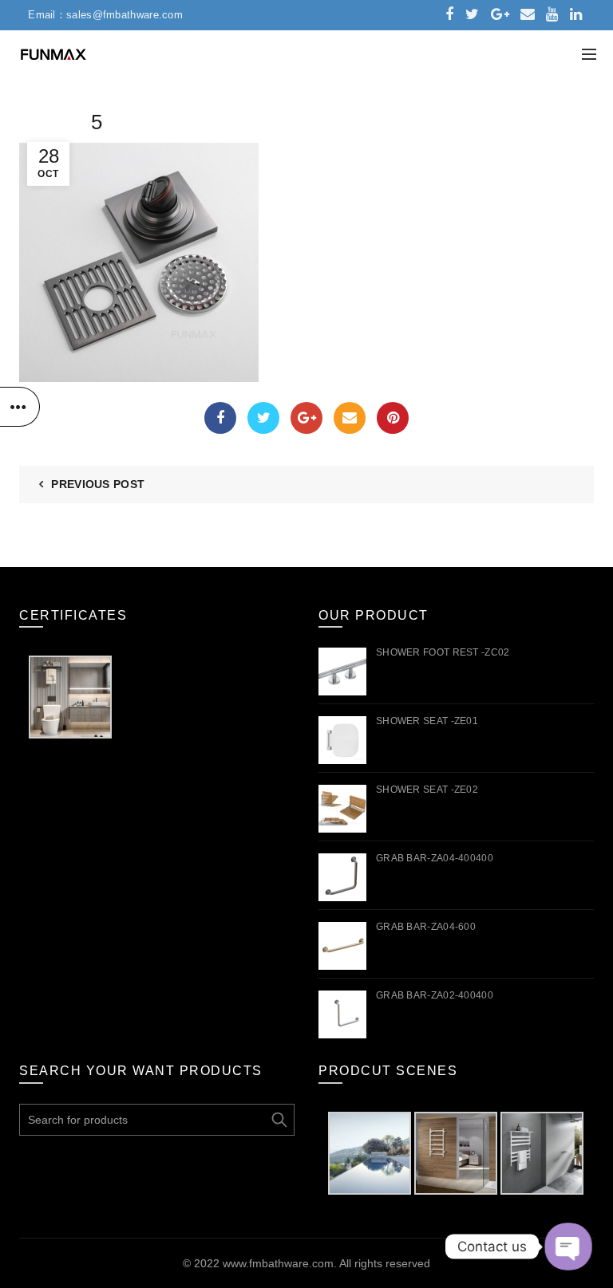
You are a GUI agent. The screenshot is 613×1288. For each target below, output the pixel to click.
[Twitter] (263, 418)
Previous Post (97, 484)
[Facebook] (220, 418)
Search (279, 1120)
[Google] (306, 418)
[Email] (350, 418)
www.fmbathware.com (278, 1263)
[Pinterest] (393, 418)
